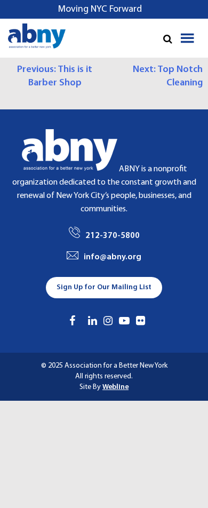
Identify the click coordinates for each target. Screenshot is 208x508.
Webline (115, 387)
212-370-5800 (112, 236)
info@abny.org (112, 257)
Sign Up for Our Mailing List (104, 287)
